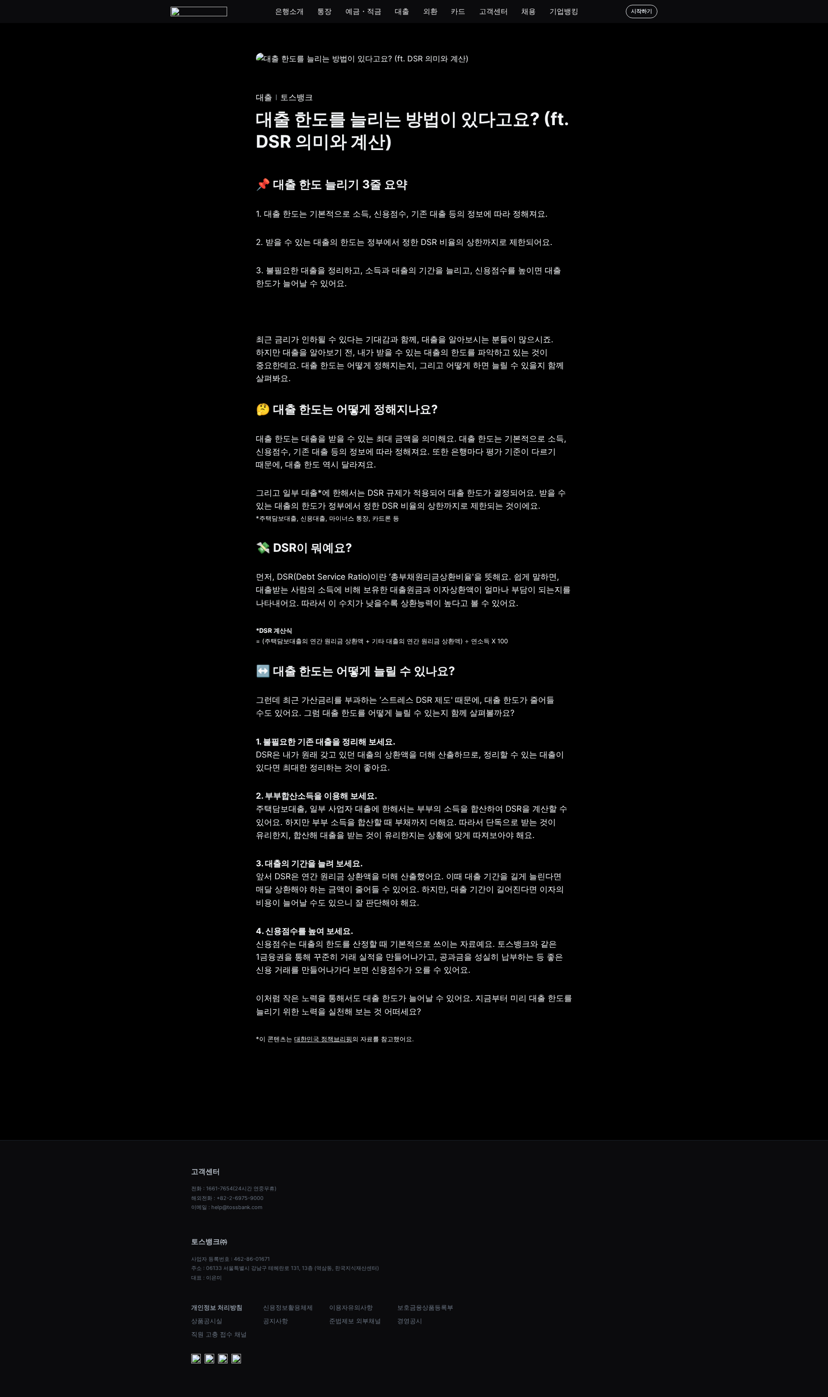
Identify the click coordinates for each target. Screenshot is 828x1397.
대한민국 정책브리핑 (323, 1039)
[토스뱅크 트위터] (236, 1359)
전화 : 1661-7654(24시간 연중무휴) (233, 1188)
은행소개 (289, 11)
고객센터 (493, 11)
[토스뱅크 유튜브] (196, 1359)
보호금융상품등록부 (425, 1307)
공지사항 (275, 1321)
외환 (430, 11)
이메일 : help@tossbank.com (227, 1207)
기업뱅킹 (564, 11)
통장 (324, 11)
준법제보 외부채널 (355, 1321)
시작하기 (641, 11)
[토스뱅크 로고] (199, 11)
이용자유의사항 (351, 1307)
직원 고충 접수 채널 (219, 1334)
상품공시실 (206, 1321)
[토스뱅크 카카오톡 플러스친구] (209, 1359)
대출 (402, 11)
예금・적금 (363, 11)
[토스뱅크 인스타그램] (223, 1359)
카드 (458, 11)
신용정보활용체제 (288, 1307)
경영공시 (409, 1321)
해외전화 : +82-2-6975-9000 (227, 1198)
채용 (528, 11)
